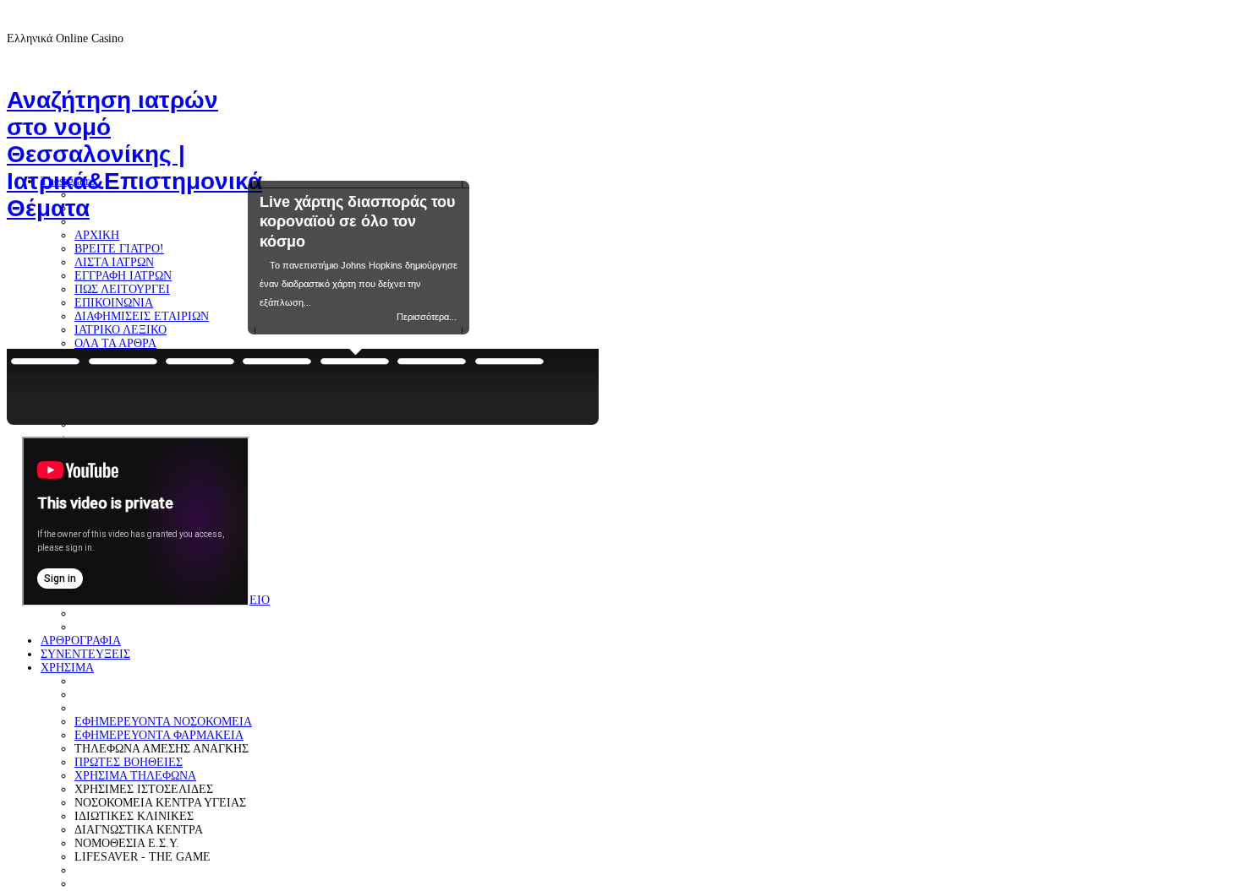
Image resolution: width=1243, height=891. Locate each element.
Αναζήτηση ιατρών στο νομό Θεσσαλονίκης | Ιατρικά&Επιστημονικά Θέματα (134, 154)
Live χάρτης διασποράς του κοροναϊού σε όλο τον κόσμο (357, 221)
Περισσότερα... (427, 317)
